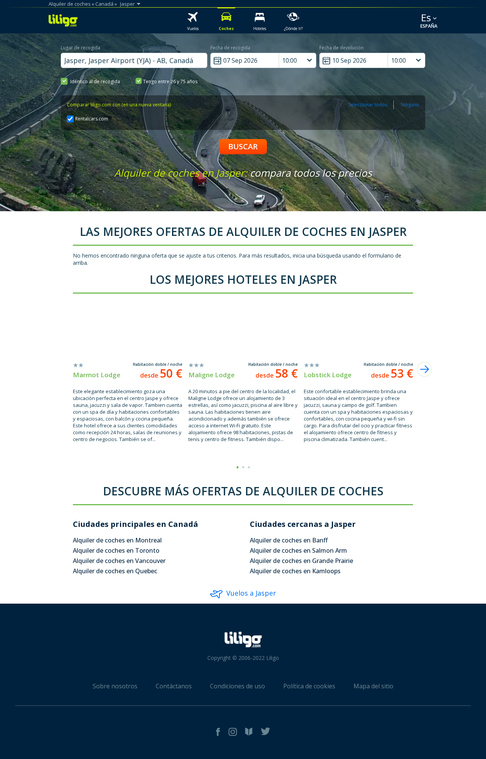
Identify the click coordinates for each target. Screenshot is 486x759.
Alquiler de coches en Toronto (116, 550)
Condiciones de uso (237, 686)
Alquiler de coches (70, 3)
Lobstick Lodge (328, 374)
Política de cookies (309, 686)
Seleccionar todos (368, 104)
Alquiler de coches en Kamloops (295, 571)
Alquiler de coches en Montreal (117, 540)
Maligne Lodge (211, 374)
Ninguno (410, 104)
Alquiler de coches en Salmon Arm (298, 550)
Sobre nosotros (115, 686)
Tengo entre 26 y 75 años (170, 81)
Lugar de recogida (80, 47)
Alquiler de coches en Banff (289, 540)
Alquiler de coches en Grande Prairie (301, 561)
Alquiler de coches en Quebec (115, 571)
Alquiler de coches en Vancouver (119, 561)
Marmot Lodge (96, 374)
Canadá (104, 3)
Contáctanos (174, 686)
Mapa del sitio (373, 686)
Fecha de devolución (341, 47)
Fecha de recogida (230, 47)
